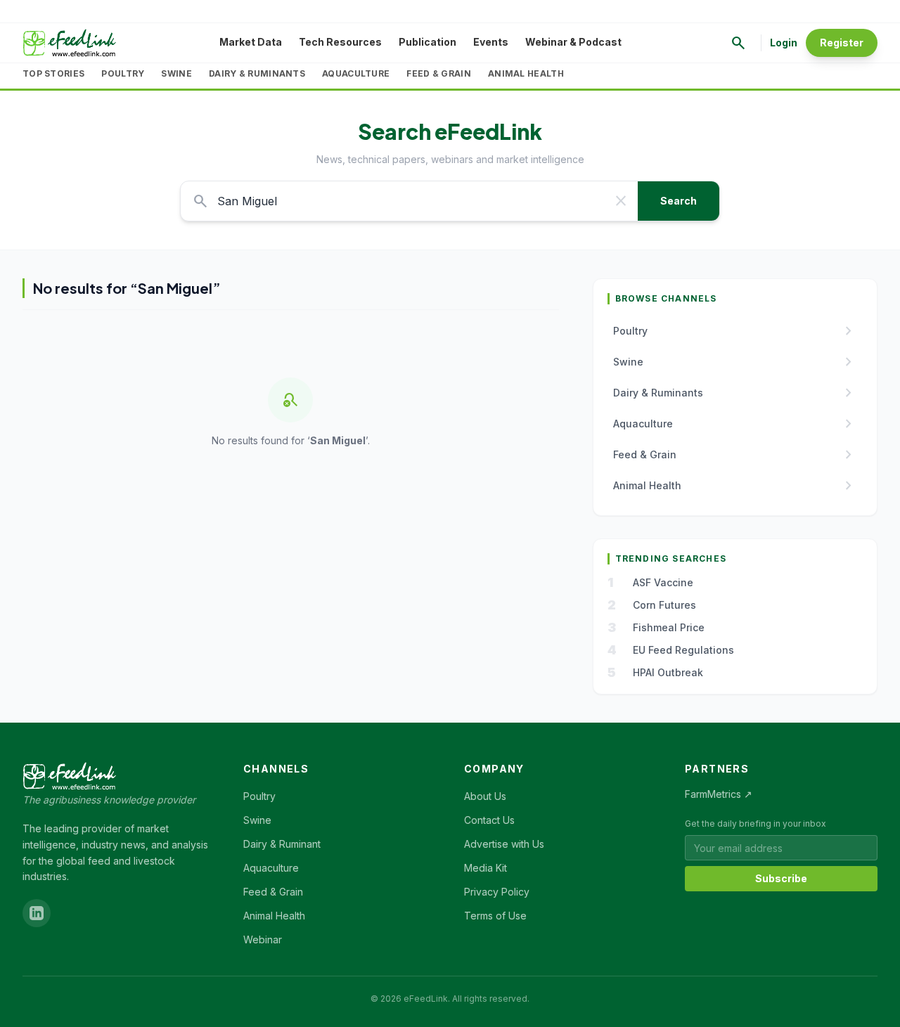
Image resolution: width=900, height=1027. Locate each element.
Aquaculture (356, 73)
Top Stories (53, 73)
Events (490, 42)
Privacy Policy (496, 892)
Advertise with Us (504, 844)
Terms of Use (495, 916)
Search (678, 201)
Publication (427, 42)
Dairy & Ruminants (257, 73)
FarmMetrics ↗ (718, 794)
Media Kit (485, 868)
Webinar (262, 939)
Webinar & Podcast (573, 42)
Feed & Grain (438, 73)
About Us (485, 796)
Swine (176, 73)
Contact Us (489, 820)
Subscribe (781, 878)
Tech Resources (340, 42)
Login (783, 43)
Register (841, 43)
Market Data (250, 42)
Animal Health (526, 73)
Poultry (122, 73)
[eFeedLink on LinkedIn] (36, 913)
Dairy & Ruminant (282, 844)
